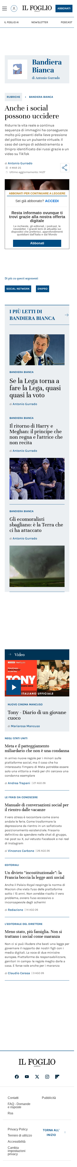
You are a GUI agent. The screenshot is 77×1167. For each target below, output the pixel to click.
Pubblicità (49, 1097)
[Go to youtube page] (27, 1077)
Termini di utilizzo (20, 1135)
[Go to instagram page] (47, 1077)
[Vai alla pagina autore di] (17, 69)
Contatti (13, 1097)
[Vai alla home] (37, 9)
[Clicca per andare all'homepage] (37, 1063)
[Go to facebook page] (17, 1077)
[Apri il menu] (5, 8)
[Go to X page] (37, 1077)
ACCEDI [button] (52, 201)
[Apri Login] (14, 8)
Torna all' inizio (51, 1132)
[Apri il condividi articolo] (64, 167)
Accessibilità (16, 1141)
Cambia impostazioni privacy (16, 1151)
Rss (10, 1113)
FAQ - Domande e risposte (19, 1105)
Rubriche (13, 97)
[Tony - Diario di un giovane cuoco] (37, 678)
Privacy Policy (18, 1129)
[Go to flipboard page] (57, 1077)
